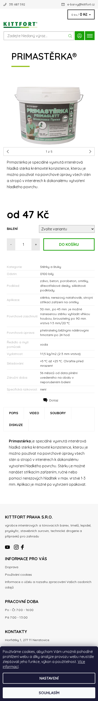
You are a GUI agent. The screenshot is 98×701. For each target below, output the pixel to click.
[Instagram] (16, 545)
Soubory (58, 413)
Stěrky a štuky (50, 267)
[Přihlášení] (79, 35)
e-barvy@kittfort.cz (81, 4)
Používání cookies (18, 575)
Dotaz (53, 400)
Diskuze (16, 425)
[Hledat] (70, 35)
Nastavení (49, 678)
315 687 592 (17, 4)
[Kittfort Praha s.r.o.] (49, 24)
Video (34, 413)
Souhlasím (49, 693)
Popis (13, 413)
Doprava (11, 567)
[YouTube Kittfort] (7, 545)
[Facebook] (23, 545)
